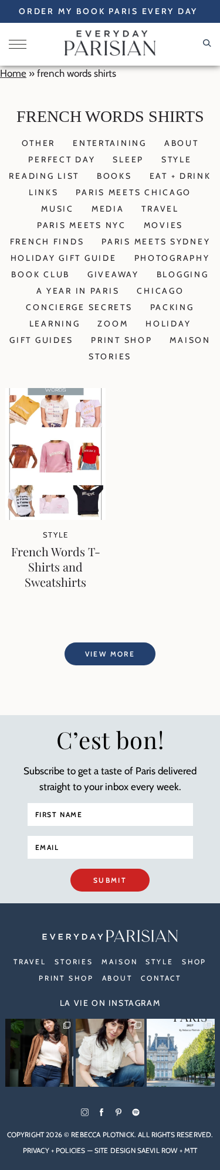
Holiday (168, 323)
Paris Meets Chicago (133, 192)
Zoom (112, 323)
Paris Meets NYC (81, 225)
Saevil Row (157, 1150)
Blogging (183, 274)
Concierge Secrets (79, 307)
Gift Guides (41, 340)
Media (108, 208)
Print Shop (121, 340)
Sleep (128, 159)
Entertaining (110, 143)
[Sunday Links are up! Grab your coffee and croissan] (110, 1053)
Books (114, 176)
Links (44, 192)
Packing (172, 307)
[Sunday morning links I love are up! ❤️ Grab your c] (39, 1053)
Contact (161, 978)
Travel (159, 208)
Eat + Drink (180, 176)
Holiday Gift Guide (64, 258)
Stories (110, 356)
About (181, 143)
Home (13, 73)
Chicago (160, 290)
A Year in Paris (78, 290)
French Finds (47, 241)
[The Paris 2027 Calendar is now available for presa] (181, 1053)
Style (176, 159)
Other (39, 143)
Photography (172, 258)
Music (57, 208)
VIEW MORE (110, 653)
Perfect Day (61, 159)
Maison (190, 340)
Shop (194, 961)
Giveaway (113, 274)
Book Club (40, 274)
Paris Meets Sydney (155, 241)
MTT (190, 1150)
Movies (163, 225)
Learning (54, 323)
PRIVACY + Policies (54, 1150)
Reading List (44, 176)
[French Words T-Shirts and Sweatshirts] (55, 516)
